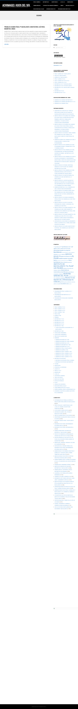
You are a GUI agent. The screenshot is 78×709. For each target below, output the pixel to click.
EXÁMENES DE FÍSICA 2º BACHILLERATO (63, 348)
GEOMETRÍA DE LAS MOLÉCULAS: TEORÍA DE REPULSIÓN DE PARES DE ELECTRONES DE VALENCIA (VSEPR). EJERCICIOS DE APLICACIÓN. (64, 112)
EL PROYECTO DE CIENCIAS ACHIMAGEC (50, 5)
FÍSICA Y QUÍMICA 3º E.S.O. (60, 308)
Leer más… (6, 44)
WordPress (44, 706)
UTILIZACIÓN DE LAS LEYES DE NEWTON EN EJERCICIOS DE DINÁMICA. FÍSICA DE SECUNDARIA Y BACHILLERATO (65, 497)
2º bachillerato (64, 247)
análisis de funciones (65, 248)
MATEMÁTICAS (46, 1)
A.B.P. (69, 247)
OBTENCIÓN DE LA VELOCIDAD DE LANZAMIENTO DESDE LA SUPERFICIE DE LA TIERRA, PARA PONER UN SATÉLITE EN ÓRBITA (65, 222)
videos (67, 283)
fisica (55, 260)
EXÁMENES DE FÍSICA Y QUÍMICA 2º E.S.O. (63, 356)
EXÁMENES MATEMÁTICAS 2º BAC (62, 339)
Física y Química (64, 262)
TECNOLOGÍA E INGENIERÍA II (60, 334)
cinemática (59, 254)
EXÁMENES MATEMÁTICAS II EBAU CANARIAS (64, 341)
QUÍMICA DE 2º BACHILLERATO (61, 77)
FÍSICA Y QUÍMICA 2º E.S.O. (60, 307)
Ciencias (56, 254)
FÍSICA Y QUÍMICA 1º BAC (60, 312)
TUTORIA (56, 363)
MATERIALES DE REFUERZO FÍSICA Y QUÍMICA (64, 360)
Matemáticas (65, 270)
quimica (62, 282)
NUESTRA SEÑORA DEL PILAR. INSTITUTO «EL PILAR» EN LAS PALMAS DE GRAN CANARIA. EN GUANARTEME (64, 439)
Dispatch (37, 706)
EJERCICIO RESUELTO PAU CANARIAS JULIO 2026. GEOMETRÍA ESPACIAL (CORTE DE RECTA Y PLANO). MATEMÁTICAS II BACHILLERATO (64, 172)
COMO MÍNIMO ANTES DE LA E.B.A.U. (62, 387)
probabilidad (62, 278)
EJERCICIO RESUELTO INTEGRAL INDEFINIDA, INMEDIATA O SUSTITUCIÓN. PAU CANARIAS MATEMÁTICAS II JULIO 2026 (64, 166)
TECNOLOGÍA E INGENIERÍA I (60, 332)
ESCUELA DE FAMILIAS (59, 380)
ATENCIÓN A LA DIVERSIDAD (60, 367)
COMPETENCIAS (54, 1)
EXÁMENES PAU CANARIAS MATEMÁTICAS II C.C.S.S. (65, 101)
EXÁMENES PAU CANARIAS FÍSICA (61, 103)
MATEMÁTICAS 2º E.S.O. (59, 320)
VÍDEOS (62, 5)
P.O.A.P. (56, 382)
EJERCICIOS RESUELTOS (66, 256)
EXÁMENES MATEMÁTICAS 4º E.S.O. (62, 346)
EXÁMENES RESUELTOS (50, 9)
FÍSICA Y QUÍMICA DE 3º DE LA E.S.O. (62, 80)
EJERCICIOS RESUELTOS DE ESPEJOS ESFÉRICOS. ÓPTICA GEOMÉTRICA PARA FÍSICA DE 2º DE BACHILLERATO (64, 483)
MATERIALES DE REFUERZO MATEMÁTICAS (64, 362)
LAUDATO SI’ (57, 368)
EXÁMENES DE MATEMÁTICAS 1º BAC (63, 344)
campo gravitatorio (65, 252)
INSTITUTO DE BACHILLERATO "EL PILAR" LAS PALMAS (64, 266)
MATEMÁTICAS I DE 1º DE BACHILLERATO (63, 84)
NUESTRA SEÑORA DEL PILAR (62, 275)
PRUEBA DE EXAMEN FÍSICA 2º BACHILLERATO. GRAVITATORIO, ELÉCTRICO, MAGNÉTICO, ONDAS (24, 28)
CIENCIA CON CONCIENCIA (60, 384)
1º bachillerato (57, 246)
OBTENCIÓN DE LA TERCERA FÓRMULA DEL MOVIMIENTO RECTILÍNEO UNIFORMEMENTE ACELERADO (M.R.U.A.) (64, 447)
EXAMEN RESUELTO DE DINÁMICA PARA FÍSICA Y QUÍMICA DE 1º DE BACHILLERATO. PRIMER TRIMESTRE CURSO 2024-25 (64, 452)
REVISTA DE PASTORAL (59, 379)
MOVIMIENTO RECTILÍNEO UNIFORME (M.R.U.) (64, 427)
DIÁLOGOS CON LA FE (70, 5)
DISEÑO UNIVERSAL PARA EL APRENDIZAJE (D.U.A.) (65, 389)
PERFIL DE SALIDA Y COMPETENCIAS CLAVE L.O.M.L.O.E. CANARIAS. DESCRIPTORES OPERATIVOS (63, 407)
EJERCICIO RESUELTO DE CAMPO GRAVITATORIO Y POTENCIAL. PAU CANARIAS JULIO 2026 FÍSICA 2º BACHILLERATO (65, 228)
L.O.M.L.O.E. (62, 1)
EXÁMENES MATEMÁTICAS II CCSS (62, 343)
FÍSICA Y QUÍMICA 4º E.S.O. (60, 78)
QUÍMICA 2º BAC (58, 315)
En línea (58, 65)
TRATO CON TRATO (59, 377)
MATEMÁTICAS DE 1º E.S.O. (60, 92)
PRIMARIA (57, 317)
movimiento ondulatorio (58, 274)
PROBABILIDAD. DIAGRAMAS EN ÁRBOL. (63, 464)
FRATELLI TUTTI (58, 370)
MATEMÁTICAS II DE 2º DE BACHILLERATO (63, 85)
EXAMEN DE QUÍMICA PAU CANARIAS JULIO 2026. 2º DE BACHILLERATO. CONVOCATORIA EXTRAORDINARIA (65, 141)
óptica (70, 283)
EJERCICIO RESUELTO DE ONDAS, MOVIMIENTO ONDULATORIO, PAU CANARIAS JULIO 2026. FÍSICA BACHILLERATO (65, 199)
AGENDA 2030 (57, 372)
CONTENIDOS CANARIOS (60, 375)
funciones (66, 260)
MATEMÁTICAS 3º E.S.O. (59, 322)
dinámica (63, 254)
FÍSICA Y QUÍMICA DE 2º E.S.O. (61, 82)
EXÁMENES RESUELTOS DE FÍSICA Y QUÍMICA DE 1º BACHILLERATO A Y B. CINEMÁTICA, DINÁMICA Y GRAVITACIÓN (65, 491)
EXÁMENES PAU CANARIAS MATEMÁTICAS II (63, 99)
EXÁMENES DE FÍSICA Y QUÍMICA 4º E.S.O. (63, 353)
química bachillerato (67, 281)
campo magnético (72, 252)
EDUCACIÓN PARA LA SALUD (38, 9)
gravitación (70, 262)
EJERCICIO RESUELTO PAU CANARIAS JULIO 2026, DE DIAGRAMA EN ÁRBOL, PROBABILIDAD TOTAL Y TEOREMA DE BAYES (65, 146)
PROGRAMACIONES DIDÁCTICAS (64, 9)
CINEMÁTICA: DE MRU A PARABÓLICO (62, 476)
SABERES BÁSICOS (36, 5)
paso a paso (73, 276)
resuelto (58, 283)
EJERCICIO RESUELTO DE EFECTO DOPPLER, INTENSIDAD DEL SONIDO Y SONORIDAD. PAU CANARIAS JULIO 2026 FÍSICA (64, 204)
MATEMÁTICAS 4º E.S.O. (59, 90)
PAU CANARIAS (57, 278)
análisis (58, 248)
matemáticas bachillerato (61, 272)
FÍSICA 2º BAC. (57, 313)
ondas (69, 276)
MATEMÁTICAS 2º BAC (59, 331)
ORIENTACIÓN (70, 1)
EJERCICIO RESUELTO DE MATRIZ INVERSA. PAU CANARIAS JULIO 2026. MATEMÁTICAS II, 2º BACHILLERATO (64, 177)
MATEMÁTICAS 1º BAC (59, 325)
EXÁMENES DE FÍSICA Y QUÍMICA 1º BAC (63, 351)
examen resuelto (68, 258)
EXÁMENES (57, 337)
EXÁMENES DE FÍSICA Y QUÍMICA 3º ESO (63, 355)
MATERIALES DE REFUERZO (60, 358)
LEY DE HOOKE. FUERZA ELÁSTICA (61, 410)
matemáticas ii (71, 272)
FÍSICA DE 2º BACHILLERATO (60, 75)
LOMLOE (59, 270)
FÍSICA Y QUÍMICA (36, 1)
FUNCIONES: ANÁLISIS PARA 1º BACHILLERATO (64, 420)
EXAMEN (61, 258)
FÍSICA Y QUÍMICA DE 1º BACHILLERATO (63, 73)
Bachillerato (58, 252)
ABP (72, 247)
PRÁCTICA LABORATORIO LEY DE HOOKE (63, 415)
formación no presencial (61, 260)
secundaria (63, 283)
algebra (55, 248)
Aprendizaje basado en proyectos (62, 250)
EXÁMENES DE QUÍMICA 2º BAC (61, 349)
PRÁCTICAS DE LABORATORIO (61, 336)
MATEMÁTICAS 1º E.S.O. (59, 318)
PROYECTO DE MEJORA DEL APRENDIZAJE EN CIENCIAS (64, 280)
